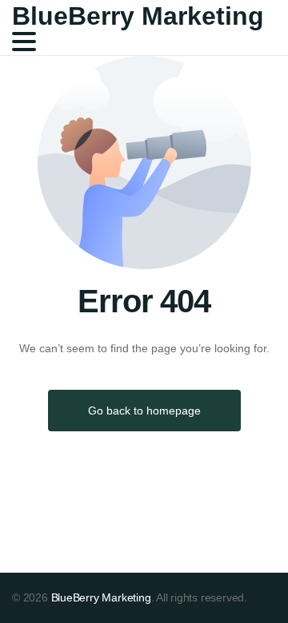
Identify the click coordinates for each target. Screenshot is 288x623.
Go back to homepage (144, 410)
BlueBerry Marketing (138, 16)
